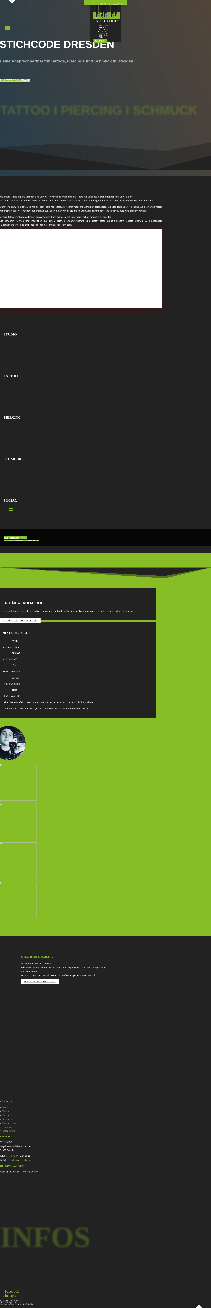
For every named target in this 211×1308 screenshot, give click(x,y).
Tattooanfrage (9, 1123)
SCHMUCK (103, 35)
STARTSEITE (105, 25)
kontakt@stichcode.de (119, 4)
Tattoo (5, 1111)
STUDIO (102, 27)
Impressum (8, 1126)
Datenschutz (8, 1130)
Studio (5, 1107)
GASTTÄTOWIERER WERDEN (19, 621)
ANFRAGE (99, 41)
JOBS (101, 37)
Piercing (6, 1115)
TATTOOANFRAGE (15, 537)
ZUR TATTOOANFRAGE (15, 80)
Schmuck (7, 1119)
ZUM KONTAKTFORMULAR (40, 982)
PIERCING (103, 33)
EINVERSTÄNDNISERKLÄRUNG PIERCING (21, 540)
